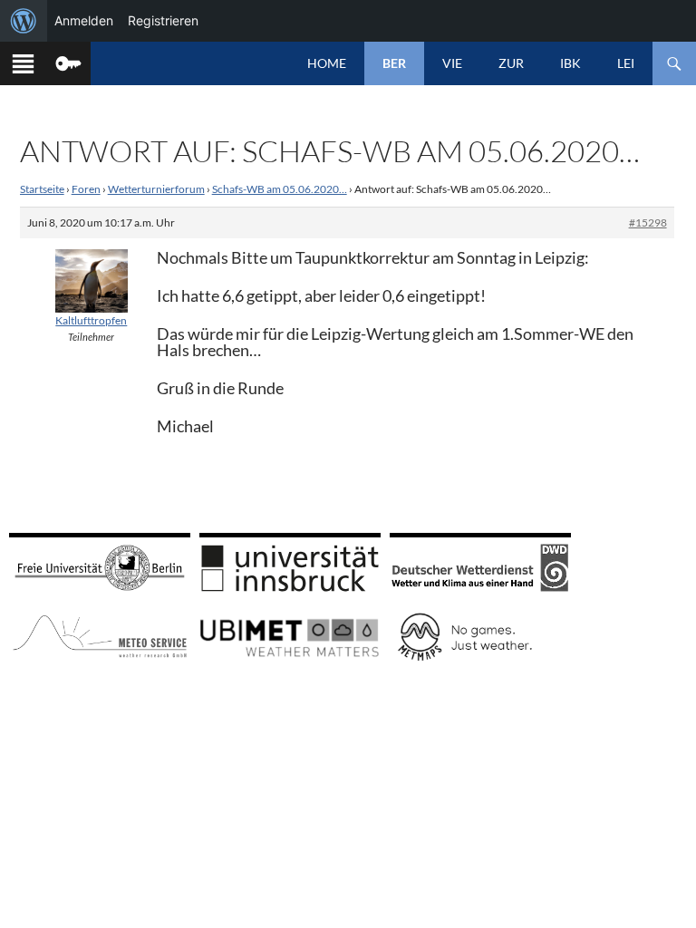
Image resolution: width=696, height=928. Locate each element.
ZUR (511, 63)
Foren (86, 189)
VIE (452, 63)
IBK (570, 63)
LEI (625, 63)
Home (326, 63)
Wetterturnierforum (156, 189)
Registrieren (163, 20)
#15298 (648, 222)
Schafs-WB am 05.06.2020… (279, 189)
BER (394, 63)
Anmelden (83, 20)
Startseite (42, 189)
